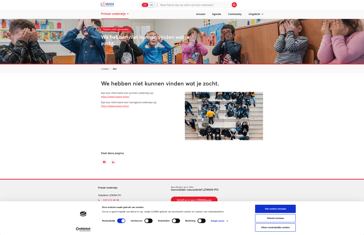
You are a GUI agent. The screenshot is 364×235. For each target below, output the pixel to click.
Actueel (200, 14)
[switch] (148, 221)
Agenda (216, 14)
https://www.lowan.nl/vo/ (115, 106)
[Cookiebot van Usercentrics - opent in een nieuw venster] (83, 229)
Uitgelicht (254, 14)
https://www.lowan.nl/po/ (115, 96)
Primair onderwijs (113, 14)
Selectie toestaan (275, 218)
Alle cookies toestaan (275, 209)
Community (235, 14)
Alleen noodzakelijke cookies (275, 227)
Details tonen (217, 221)
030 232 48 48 (111, 200)
